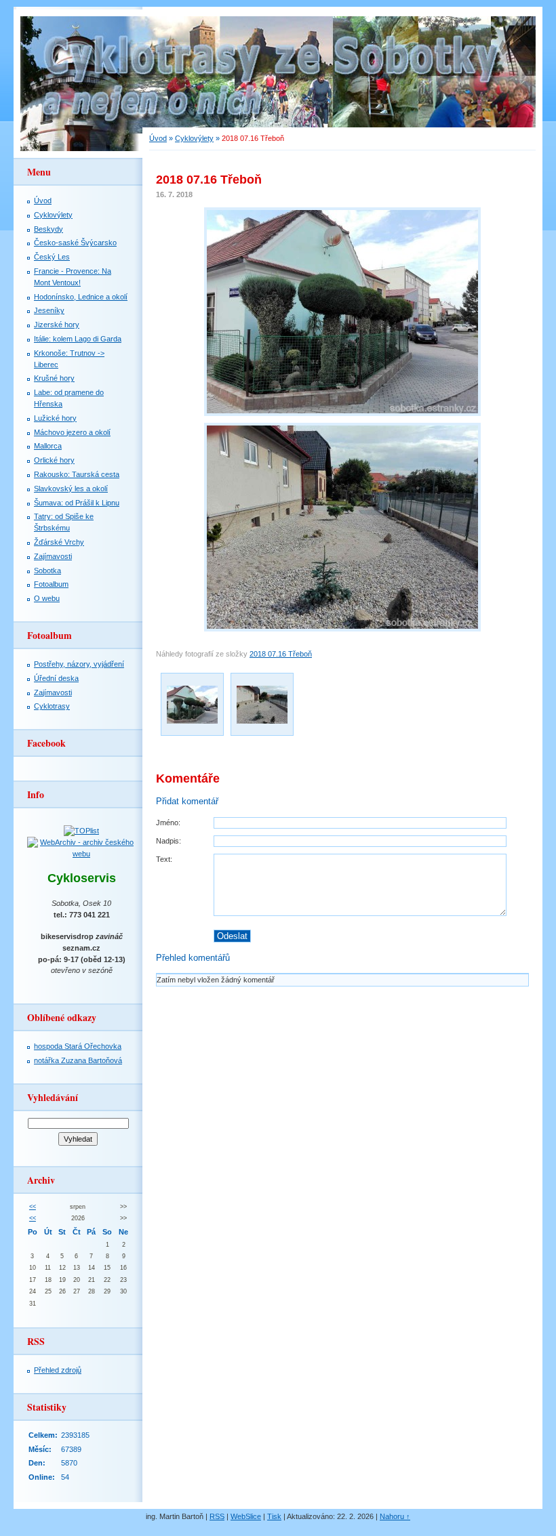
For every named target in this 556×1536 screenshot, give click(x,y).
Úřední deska (56, 678)
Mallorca (48, 446)
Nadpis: (168, 841)
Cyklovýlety (194, 138)
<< (32, 1206)
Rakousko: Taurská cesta (76, 474)
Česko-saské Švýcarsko (75, 242)
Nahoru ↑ (395, 1516)
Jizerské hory (56, 324)
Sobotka (47, 570)
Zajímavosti (53, 556)
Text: (164, 859)
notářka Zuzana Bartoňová (78, 1060)
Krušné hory (54, 378)
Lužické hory (55, 418)
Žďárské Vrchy (59, 542)
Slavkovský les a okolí (71, 488)
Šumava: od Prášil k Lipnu (76, 503)
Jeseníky (49, 310)
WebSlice (246, 1516)
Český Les (52, 257)
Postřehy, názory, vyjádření (79, 664)
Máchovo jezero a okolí (72, 432)
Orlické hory (54, 460)
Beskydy (48, 229)
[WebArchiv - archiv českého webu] (81, 854)
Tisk (274, 1516)
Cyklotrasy (52, 706)
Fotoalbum (51, 584)
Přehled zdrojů (57, 1370)
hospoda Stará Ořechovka (77, 1046)
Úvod (158, 138)
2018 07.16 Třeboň (281, 654)
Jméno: (168, 822)
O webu (47, 598)
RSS (217, 1516)
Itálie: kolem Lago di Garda (77, 339)
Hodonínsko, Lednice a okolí (80, 297)
